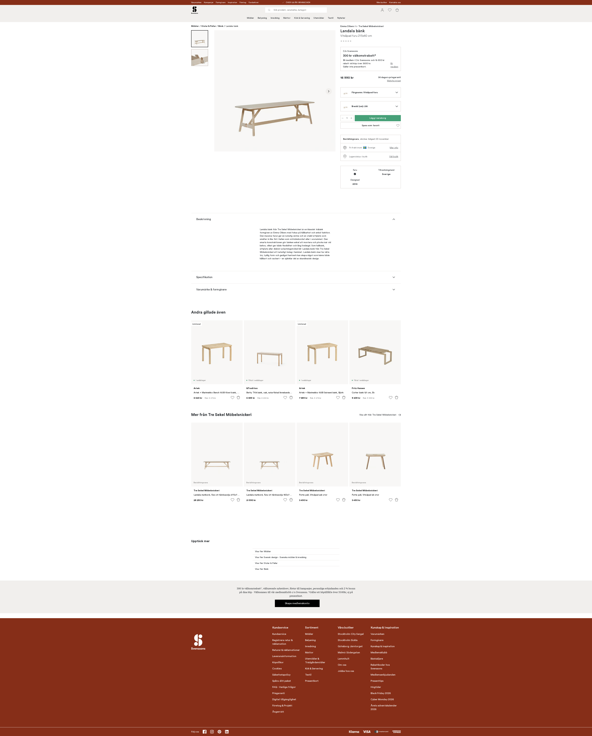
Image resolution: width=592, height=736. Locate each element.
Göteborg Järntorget (350, 646)
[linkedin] (227, 732)
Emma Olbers (347, 26)
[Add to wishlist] (232, 398)
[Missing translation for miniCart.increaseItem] (351, 118)
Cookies (277, 668)
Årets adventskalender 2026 (384, 707)
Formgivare (220, 2)
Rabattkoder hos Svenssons (380, 667)
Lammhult (343, 658)
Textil (330, 18)
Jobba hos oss (346, 671)
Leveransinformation (284, 656)
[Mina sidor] (382, 10)
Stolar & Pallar (208, 26)
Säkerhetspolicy (281, 674)
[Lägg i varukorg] (238, 397)
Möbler (250, 18)
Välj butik (393, 156)
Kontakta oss (395, 2)
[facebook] (204, 732)
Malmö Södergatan (349, 652)
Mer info (394, 147)
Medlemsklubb (379, 652)
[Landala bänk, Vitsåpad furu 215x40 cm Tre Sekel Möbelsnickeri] (274, 90)
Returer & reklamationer (286, 650)
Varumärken (196, 2)
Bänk (220, 26)
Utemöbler (319, 18)
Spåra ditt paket (281, 681)
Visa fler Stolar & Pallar (266, 563)
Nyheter (341, 18)
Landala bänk (232, 26)
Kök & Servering (302, 18)
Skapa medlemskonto (297, 603)
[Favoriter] (389, 10)
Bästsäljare (377, 658)
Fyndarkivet (254, 2)
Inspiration (232, 2)
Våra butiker (381, 2)
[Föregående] (221, 91)
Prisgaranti (278, 693)
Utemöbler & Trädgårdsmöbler (315, 660)
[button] (346, 41)
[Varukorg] (397, 10)
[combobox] (296, 10)
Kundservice (279, 634)
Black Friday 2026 (381, 693)
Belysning (262, 18)
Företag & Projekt (282, 705)
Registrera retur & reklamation (282, 642)
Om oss (342, 665)
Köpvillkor (278, 662)
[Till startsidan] (194, 10)
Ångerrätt (278, 711)
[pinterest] (219, 732)
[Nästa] (329, 91)
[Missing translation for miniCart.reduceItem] (342, 118)
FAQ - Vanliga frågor (284, 687)
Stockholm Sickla (348, 640)
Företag (243, 2)
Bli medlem (394, 65)
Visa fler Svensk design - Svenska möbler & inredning (280, 557)
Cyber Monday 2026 (382, 699)
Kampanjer (208, 2)
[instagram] (212, 732)
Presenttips (377, 681)
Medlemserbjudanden (383, 674)
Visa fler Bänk (261, 569)
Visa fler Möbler (263, 551)
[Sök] (269, 10)
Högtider (376, 687)
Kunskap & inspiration (383, 646)
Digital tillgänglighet (284, 699)
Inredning (275, 18)
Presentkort (312, 681)
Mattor (286, 18)
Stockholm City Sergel (351, 634)
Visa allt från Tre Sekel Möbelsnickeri (377, 415)
